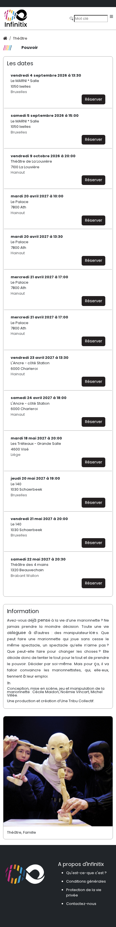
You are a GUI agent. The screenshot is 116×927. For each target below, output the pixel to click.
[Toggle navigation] (111, 17)
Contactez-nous (81, 903)
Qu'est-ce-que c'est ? (86, 873)
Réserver (93, 99)
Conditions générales (86, 881)
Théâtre (20, 38)
